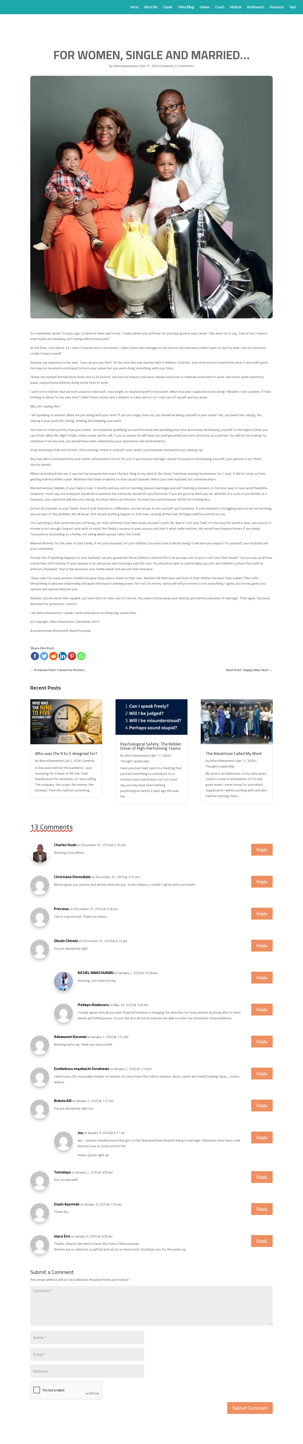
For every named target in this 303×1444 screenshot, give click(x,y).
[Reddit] (53, 656)
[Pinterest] (72, 656)
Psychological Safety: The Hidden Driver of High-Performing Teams (150, 746)
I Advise (204, 7)
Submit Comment (249, 1407)
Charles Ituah (65, 845)
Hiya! (292, 7)
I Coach (219, 7)
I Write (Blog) (186, 7)
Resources (277, 7)
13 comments (184, 66)
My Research (255, 7)
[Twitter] (44, 656)
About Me (150, 7)
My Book (235, 7)
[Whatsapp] (81, 656)
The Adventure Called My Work (233, 753)
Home (134, 7)
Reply (261, 849)
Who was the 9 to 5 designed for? (66, 753)
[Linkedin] (62, 656)
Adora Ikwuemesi (125, 66)
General (166, 66)
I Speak (167, 7)
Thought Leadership (134, 761)
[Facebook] (35, 656)
